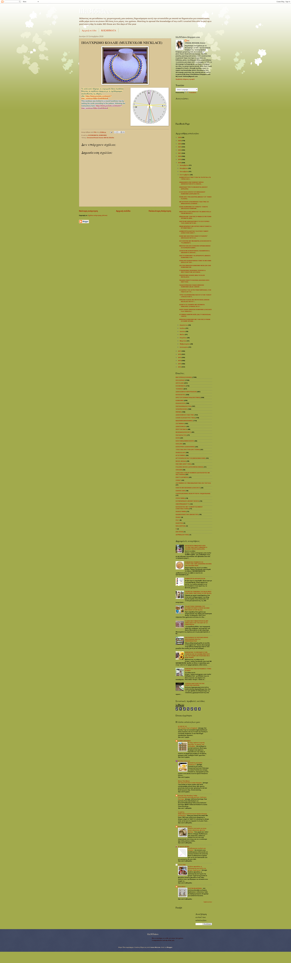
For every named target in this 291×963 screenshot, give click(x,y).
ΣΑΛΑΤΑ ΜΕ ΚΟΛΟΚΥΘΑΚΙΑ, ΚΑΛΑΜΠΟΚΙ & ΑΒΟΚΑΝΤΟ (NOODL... (194, 251)
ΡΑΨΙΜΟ (178, 412)
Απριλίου (183, 338)
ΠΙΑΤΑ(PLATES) (181, 435)
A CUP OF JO (182, 726)
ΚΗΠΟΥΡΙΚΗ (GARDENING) (185, 447)
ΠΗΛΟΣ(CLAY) (181, 452)
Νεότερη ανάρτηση (88, 211)
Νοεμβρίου (184, 168)
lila (188, 40)
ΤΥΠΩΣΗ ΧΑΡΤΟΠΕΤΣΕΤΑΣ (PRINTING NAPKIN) (194, 684)
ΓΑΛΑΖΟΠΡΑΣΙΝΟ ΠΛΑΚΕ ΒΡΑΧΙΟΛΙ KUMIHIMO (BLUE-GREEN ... (191, 286)
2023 (180, 147)
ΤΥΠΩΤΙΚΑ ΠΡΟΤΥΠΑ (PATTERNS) (188, 449)
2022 (180, 150)
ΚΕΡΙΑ (178, 438)
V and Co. (181, 812)
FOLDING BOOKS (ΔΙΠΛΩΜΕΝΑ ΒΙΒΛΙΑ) (189, 467)
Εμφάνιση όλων (208, 902)
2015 (180, 357)
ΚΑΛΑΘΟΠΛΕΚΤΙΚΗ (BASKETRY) (187, 514)
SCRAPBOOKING (181, 409)
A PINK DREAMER (184, 741)
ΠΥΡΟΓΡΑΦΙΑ (180, 498)
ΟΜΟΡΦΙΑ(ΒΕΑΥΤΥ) (183, 504)
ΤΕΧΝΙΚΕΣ (179, 389)
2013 (180, 364)
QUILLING (179, 444)
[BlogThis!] (117, 132)
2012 (180, 367)
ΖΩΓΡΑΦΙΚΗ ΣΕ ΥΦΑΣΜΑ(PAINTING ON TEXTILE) (193, 483)
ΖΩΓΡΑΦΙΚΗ (180, 423)
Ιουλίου (183, 328)
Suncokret (182, 886)
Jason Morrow (155, 947)
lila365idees (96, 11)
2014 (180, 360)
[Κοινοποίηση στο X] (119, 132)
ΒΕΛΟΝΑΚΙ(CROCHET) (183, 432)
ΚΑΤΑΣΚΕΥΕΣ (180, 394)
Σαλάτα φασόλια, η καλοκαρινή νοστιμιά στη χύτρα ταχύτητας (197, 868)
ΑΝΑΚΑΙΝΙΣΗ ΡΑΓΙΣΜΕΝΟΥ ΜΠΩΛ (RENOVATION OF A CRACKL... (191, 183)
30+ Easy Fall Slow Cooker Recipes (190, 783)
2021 (180, 153)
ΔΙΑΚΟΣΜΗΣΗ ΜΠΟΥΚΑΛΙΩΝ (186, 391)
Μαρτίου (183, 341)
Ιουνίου (183, 331)
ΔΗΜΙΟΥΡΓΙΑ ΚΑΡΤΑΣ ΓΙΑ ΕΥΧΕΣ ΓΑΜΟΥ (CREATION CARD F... (193, 232)
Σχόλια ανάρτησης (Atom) (97, 215)
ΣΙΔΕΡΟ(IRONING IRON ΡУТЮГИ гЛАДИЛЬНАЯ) (193, 493)
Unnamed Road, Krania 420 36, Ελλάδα (100, 137)
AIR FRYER (179, 532)
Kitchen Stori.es (184, 761)
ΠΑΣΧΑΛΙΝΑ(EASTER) (183, 406)
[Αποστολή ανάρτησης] (111, 132)
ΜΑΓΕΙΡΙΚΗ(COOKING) (184, 377)
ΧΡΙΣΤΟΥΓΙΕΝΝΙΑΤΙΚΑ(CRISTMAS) (188, 397)
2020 (180, 156)
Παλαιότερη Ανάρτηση (160, 211)
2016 (180, 354)
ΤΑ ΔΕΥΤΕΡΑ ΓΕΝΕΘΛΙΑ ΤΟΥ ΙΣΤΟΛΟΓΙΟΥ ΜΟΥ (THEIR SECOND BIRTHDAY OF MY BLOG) (197, 608)
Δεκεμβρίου (184, 165)
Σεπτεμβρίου (185, 175)
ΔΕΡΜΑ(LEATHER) (182, 534)
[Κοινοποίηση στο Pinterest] (124, 132)
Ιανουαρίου (184, 347)
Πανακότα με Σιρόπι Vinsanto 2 (195, 763)
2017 (180, 351)
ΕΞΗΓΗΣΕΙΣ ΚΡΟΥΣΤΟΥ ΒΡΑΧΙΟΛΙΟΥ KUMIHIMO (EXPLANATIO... (192, 192)
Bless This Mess (184, 781)
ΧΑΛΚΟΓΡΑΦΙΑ (181, 511)
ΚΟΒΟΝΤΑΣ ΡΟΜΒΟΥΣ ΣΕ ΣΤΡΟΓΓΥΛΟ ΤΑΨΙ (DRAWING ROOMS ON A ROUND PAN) (198, 563)
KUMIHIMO (103, 135)
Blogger (169, 947)
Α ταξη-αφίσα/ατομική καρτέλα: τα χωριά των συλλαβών (196, 744)
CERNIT (178, 480)
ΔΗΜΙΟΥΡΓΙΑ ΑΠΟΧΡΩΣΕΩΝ (195, 578)
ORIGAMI (179, 470)
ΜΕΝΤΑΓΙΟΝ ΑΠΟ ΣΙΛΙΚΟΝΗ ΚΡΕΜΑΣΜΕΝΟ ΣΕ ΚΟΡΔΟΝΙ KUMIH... (195, 246)
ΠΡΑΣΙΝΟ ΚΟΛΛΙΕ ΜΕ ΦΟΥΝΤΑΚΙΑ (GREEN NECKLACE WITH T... (194, 300)
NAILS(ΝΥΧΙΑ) (181, 526)
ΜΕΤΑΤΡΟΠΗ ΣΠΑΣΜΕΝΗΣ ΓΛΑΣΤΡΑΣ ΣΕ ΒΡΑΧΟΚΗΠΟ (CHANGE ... (194, 202)
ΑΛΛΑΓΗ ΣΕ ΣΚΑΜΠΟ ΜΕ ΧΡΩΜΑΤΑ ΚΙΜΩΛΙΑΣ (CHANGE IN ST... (192, 305)
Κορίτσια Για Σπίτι (185, 826)
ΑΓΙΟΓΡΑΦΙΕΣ (180, 455)
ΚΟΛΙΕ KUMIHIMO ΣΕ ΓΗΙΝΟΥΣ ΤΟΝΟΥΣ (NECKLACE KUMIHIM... (193, 207)
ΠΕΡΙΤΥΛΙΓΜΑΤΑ (181, 429)
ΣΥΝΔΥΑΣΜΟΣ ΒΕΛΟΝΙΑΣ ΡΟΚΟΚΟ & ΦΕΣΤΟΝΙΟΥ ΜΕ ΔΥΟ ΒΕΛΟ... (192, 271)
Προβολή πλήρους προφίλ (185, 79)
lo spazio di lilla (183, 846)
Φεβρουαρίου (185, 344)
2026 (180, 137)
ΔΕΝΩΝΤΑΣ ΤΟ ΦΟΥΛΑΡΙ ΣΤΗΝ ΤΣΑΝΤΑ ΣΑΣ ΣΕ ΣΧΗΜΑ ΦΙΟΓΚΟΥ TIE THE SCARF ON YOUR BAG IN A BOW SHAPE (197, 654)
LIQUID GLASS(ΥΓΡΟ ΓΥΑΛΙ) (185, 418)
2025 (180, 140)
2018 (180, 162)
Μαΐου (182, 334)
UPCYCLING (180, 383)
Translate (192, 92)
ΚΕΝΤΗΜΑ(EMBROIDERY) (185, 441)
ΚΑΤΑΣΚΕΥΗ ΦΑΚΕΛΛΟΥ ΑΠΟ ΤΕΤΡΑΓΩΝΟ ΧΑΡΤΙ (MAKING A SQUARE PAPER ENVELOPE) (196, 547)
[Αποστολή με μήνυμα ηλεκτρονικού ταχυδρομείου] (115, 132)
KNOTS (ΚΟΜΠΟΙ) (182, 477)
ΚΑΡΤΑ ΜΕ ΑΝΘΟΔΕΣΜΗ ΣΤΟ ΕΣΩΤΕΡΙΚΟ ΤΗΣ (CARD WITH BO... (194, 222)
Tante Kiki (182, 865)
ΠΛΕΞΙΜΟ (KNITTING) (183, 464)
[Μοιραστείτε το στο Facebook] (121, 132)
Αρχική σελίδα (89, 30)
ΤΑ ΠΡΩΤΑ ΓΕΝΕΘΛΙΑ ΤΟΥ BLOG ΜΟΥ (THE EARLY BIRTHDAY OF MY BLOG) (198, 592)
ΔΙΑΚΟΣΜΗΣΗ (181, 426)
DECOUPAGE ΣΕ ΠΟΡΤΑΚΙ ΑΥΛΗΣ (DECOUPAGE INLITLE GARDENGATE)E (196, 639)
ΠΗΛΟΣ (178, 517)
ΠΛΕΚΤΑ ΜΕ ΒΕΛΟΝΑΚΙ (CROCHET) (188, 488)
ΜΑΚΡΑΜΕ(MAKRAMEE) (184, 420)
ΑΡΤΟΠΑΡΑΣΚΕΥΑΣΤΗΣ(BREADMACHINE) (191, 458)
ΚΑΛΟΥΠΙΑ (179, 523)
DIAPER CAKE (180, 491)
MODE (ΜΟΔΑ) (181, 461)
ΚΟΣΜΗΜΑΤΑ (108, 30)
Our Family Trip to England (187, 728)
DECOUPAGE (180, 380)
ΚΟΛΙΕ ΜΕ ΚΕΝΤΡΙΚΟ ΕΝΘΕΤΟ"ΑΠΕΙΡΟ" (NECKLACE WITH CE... (193, 237)
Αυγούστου (184, 325)
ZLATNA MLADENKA (195, 888)
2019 (180, 159)
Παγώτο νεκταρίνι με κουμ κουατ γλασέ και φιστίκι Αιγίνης (197, 830)
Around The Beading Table (187, 795)
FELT (177, 520)
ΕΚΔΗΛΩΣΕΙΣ (180, 403)
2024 (180, 144)
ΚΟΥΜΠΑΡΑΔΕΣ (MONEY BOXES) (187, 501)
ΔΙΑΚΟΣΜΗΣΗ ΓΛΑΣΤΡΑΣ (185, 415)
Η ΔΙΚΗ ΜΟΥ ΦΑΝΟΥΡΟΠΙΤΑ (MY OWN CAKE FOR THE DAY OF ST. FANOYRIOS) (196, 622)
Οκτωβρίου (184, 171)
